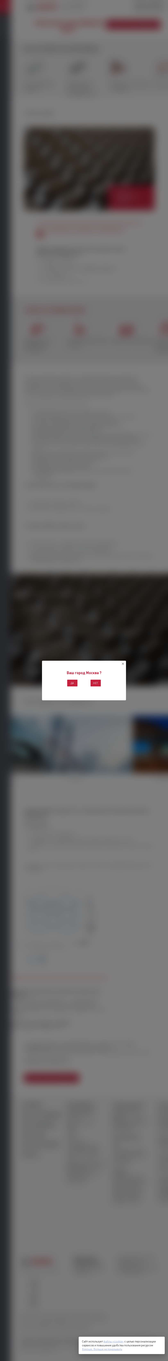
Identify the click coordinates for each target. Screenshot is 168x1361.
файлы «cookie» (113, 1341)
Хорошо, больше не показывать (102, 1349)
